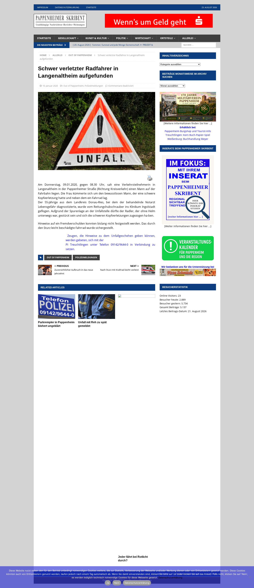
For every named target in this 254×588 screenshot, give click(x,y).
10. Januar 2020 (50, 85)
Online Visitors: (169, 295)
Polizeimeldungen (94, 85)
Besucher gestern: (170, 303)
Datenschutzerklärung (67, 7)
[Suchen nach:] (198, 44)
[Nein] (249, 577)
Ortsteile (166, 38)
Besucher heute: (169, 299)
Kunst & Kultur (96, 38)
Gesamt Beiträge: (170, 307)
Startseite (91, 7)
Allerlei (187, 38)
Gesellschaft (67, 38)
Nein (116, 582)
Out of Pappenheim (73, 85)
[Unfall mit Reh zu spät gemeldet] (96, 306)
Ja (107, 582)
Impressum (42, 7)
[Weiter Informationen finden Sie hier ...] (187, 226)
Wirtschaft (143, 38)
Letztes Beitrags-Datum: (174, 311)
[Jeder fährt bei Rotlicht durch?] (136, 423)
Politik (121, 38)
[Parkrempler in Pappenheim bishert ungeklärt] (56, 306)
